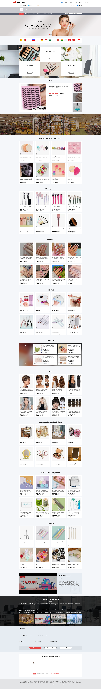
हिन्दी (63, 682)
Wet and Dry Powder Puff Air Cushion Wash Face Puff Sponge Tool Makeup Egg (58, 157)
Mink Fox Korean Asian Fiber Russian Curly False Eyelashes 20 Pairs (58, 87)
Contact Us (50, 13)
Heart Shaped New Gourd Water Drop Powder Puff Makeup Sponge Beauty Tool (26, 179)
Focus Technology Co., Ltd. (44, 684)
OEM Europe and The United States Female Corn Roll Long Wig (41, 412)
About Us (33, 13)
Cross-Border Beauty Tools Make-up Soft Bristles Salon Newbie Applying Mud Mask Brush (42, 229)
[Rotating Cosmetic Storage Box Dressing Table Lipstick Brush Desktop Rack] (74, 432)
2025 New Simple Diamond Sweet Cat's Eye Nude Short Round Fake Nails (26, 258)
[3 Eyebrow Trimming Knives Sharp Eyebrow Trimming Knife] (58, 533)
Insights (77, 681)
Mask (68, 631)
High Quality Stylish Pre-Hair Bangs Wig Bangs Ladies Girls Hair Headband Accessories (58, 412)
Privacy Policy (66, 684)
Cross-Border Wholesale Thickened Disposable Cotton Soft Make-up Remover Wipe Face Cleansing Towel (26, 513)
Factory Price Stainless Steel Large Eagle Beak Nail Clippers (26, 330)
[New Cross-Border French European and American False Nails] (42, 271)
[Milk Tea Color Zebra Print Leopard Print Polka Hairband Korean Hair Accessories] (58, 555)
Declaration (61, 684)
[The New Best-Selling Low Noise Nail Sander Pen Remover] (26, 300)
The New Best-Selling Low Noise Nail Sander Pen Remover (26, 308)
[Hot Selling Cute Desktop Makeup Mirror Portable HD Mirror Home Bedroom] (26, 454)
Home (21, 13)
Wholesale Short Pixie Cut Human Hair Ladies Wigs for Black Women (42, 390)
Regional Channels (63, 681)
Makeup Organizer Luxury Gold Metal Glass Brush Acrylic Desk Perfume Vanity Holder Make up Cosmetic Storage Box (42, 440)
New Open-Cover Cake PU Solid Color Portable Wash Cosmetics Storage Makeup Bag (49, 357)
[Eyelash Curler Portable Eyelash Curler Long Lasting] (26, 555)
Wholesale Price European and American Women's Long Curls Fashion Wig (58, 390)
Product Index (69, 681)
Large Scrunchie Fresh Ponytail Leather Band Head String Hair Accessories (74, 564)
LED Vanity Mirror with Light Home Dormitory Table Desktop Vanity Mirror (74, 462)
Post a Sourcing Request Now (55, 673)
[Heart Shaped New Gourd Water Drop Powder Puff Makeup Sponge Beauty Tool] (26, 170)
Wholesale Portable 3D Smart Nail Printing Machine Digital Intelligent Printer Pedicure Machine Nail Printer (74, 330)
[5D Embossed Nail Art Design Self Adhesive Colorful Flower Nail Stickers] (58, 249)
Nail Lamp (65, 631)
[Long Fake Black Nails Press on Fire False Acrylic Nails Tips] (74, 249)
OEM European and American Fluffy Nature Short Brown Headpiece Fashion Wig (26, 390)
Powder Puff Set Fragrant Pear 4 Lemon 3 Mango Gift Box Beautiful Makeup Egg (42, 179)
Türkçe (69, 682)
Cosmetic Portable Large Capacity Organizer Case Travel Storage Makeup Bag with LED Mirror (58, 462)
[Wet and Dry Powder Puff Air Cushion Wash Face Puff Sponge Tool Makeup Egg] (58, 148)
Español (27, 682)
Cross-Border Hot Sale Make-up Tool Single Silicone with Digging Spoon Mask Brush (58, 229)
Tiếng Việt (72, 682)
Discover (44, 13)
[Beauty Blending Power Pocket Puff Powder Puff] (74, 170)
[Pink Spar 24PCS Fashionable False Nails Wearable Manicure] (74, 271)
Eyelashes (58, 630)
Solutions (38, 13)
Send (34, 673)
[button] (49, 34)
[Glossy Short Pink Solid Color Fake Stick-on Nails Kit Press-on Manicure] (58, 271)
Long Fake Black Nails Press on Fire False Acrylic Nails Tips (74, 258)
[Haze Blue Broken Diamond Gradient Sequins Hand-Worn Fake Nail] (26, 271)
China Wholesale (46, 681)
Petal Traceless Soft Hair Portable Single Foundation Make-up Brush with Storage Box (74, 229)
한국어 (57, 682)
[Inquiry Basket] (76, 2)
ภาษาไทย (66, 682)
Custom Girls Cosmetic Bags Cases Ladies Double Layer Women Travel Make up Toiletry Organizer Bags (73, 357)
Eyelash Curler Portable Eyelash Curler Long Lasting (26, 564)
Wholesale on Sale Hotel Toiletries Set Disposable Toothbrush (58, 513)
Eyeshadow (53, 631)
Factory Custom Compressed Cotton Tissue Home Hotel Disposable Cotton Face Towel (58, 491)
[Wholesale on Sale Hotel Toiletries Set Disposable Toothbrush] (58, 504)
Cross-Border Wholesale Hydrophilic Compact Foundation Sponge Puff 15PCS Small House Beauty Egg (41, 157)
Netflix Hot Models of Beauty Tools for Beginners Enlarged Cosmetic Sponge (26, 157)
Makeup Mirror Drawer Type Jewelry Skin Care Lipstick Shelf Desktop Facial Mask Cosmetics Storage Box (58, 440)
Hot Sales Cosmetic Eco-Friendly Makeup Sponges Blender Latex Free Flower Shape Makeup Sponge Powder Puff (74, 157)
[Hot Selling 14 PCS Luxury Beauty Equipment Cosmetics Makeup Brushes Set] (74, 198)
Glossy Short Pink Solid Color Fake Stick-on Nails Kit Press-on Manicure (58, 280)
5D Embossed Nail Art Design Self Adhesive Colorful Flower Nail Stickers (58, 258)
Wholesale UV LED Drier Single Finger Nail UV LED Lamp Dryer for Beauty (58, 308)
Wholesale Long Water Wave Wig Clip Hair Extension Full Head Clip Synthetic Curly (74, 412)
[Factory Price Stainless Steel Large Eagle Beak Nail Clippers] (26, 322)
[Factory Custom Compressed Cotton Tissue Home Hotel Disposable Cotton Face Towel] (58, 482)
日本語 (60, 682)
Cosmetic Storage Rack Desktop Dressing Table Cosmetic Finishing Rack (26, 440)
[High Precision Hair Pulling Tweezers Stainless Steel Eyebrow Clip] (42, 533)
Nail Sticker (61, 631)
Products (27, 13)
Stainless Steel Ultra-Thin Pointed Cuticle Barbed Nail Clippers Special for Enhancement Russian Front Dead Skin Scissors (26, 542)
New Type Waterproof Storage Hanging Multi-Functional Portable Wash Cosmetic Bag (49, 346)
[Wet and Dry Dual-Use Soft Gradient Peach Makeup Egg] (58, 170)
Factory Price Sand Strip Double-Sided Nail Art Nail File (58, 330)
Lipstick (79, 630)
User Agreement (56, 684)
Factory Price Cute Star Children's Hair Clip (42, 564)
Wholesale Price (52, 681)
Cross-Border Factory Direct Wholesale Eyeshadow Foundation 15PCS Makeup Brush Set (26, 207)
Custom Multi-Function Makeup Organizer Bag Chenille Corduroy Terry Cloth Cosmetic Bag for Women (74, 346)
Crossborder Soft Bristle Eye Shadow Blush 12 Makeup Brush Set (42, 207)
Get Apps (80, 2)
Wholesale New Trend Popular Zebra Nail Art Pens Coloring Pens (42, 330)
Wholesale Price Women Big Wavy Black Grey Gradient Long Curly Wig (26, 412)
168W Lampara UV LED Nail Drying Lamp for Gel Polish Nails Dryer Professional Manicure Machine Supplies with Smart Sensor (42, 308)
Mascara (57, 631)
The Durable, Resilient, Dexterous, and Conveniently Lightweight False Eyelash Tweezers (74, 542)
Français (35, 682)
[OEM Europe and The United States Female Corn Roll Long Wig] (42, 403)
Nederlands (50, 682)
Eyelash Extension (74, 630)
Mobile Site (73, 681)
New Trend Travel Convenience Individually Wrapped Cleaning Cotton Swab (26, 491)
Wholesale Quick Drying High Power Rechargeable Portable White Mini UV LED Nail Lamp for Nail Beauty (74, 308)
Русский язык (39, 682)
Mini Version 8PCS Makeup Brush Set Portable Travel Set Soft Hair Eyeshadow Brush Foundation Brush (26, 229)
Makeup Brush (63, 630)
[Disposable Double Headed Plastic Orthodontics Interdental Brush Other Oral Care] (74, 504)
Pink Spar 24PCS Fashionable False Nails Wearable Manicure (74, 280)
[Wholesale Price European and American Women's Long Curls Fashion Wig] (58, 381)
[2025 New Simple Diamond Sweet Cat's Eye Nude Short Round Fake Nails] (26, 249)
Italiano (44, 682)
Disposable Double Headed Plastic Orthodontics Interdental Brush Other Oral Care (74, 513)
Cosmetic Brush (68, 630)
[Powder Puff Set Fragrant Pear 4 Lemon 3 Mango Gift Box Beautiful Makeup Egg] (42, 170)
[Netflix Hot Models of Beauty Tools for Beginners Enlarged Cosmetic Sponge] (26, 148)
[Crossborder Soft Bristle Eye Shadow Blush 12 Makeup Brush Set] (42, 198)
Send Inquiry (72, 5)
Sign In (62, 2)
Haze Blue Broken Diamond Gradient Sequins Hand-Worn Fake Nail (26, 280)
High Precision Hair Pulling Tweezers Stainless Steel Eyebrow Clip (42, 542)
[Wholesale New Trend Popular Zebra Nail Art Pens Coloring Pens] (42, 322)
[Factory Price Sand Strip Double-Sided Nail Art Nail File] (58, 322)
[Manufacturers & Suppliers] (19, 2)
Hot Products (25, 681)
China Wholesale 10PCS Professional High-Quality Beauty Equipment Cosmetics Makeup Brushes (58, 207)
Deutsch (47, 682)
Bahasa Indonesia (78, 682)
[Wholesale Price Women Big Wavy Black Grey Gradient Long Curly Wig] (26, 403)
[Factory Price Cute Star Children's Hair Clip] (42, 555)
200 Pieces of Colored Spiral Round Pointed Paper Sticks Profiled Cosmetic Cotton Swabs (42, 491)
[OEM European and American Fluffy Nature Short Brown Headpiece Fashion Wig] (26, 381)
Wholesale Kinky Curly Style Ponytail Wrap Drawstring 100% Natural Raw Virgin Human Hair (74, 390)
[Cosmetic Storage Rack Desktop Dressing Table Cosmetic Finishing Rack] (26, 432)
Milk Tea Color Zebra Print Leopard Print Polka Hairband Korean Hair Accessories (58, 564)
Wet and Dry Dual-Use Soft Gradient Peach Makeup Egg (57, 179)
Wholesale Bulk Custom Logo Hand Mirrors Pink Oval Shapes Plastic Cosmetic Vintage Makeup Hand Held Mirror (42, 462)
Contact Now (51, 101)
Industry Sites (57, 681)
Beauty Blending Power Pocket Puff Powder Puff (73, 179)
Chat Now (79, 5)
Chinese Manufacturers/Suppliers (38, 681)
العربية (54, 682)
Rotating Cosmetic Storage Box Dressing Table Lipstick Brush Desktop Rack (74, 440)
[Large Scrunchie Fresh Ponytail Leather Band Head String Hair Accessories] (74, 555)
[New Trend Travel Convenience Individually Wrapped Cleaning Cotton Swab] (26, 482)
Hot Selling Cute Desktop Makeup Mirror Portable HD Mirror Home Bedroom (26, 462)
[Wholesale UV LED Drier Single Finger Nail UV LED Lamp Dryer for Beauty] (58, 300)
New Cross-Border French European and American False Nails (42, 280)
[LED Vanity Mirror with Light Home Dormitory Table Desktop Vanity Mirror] (74, 454)
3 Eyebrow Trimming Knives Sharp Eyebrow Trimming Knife (57, 542)
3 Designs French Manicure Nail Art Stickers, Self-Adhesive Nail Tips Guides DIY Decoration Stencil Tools (42, 258)
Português (31, 682)
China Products (30, 681)
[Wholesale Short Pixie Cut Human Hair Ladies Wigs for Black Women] (42, 381)
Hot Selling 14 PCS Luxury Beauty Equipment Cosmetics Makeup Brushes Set (74, 207)
